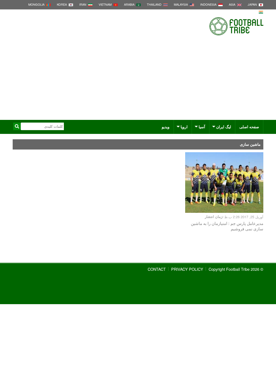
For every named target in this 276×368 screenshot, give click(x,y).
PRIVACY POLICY (187, 269)
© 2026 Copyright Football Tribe (236, 269)
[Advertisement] (138, 79)
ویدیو (166, 126)
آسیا (202, 126)
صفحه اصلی (249, 126)
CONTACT (157, 269)
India (253, 11)
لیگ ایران (223, 126)
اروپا (184, 126)
